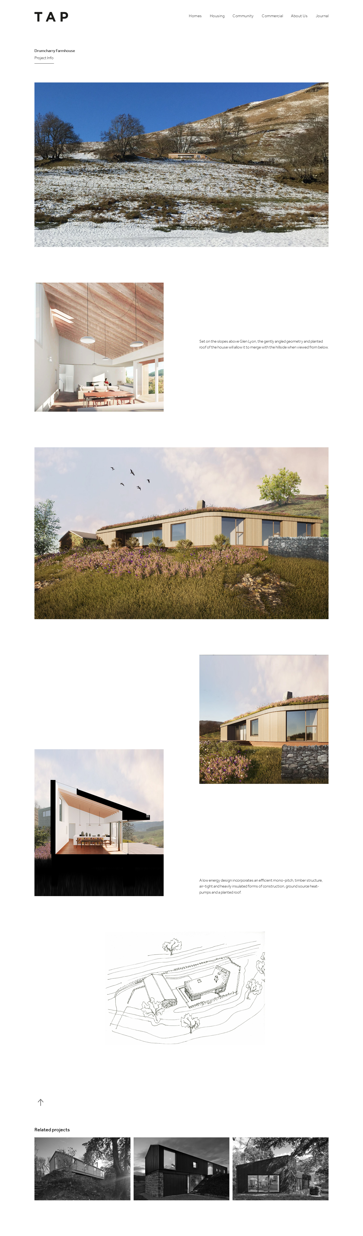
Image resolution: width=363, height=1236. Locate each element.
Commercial (272, 16)
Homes (195, 16)
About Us (299, 16)
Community (243, 16)
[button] (115, 58)
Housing (217, 16)
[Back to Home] (52, 16)
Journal (322, 16)
